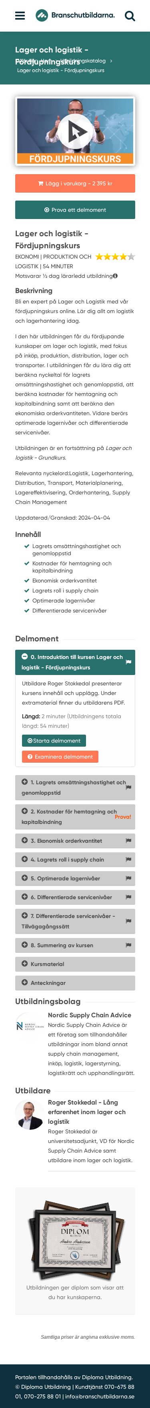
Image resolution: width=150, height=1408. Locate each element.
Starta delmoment (56, 740)
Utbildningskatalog (83, 61)
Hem (46, 61)
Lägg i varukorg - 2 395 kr (78, 183)
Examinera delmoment (63, 756)
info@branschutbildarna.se (99, 1396)
